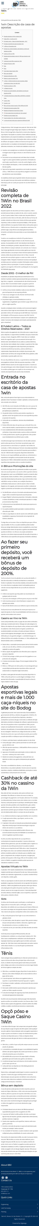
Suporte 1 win (7, 103)
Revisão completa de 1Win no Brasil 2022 (13, 36)
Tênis (5, 68)
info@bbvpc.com (5, 1193)
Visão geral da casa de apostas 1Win (11, 108)
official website (12, 269)
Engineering (4, 1204)
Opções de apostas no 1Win (10, 86)
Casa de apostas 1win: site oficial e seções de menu (15, 118)
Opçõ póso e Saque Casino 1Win (11, 71)
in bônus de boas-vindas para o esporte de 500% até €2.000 (17, 120)
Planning (3, 1212)
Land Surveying (6, 1208)
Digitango (24, 1223)
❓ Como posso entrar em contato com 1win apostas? (15, 113)
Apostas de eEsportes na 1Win (10, 76)
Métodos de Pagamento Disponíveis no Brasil (13, 110)
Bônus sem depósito (8, 73)
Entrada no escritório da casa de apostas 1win (14, 43)
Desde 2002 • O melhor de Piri (10, 39)
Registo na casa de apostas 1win (11, 78)
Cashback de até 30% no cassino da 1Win (13, 61)
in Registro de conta (8, 88)
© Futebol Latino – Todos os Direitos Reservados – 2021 (15, 41)
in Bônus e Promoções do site (10, 46)
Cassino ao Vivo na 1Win (9, 53)
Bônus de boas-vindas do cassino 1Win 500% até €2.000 (16, 105)
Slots (5, 66)
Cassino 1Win (7, 100)
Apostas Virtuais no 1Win (9, 63)
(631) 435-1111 (5, 1191)
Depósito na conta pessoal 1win (11, 115)
